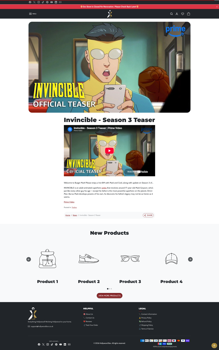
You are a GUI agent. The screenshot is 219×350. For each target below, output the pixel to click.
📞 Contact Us (88, 318)
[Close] (216, 6)
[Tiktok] (43, 2)
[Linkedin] (56, 2)
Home (67, 215)
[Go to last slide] (28, 259)
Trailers (74, 207)
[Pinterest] (47, 2)
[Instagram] (38, 2)
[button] (32, 14)
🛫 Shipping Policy (146, 325)
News (75, 215)
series (104, 188)
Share (149, 215)
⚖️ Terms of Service (146, 329)
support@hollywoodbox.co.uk (42, 326)
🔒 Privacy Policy (145, 318)
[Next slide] (190, 259)
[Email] (60, 2)
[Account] (177, 14)
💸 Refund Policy (145, 321)
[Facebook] (30, 2)
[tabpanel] (109, 268)
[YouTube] (51, 2)
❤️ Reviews (87, 321)
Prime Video (69, 202)
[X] (34, 2)
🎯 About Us (88, 314)
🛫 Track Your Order (90, 325)
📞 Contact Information (148, 314)
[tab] (107, 288)
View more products (110, 295)
